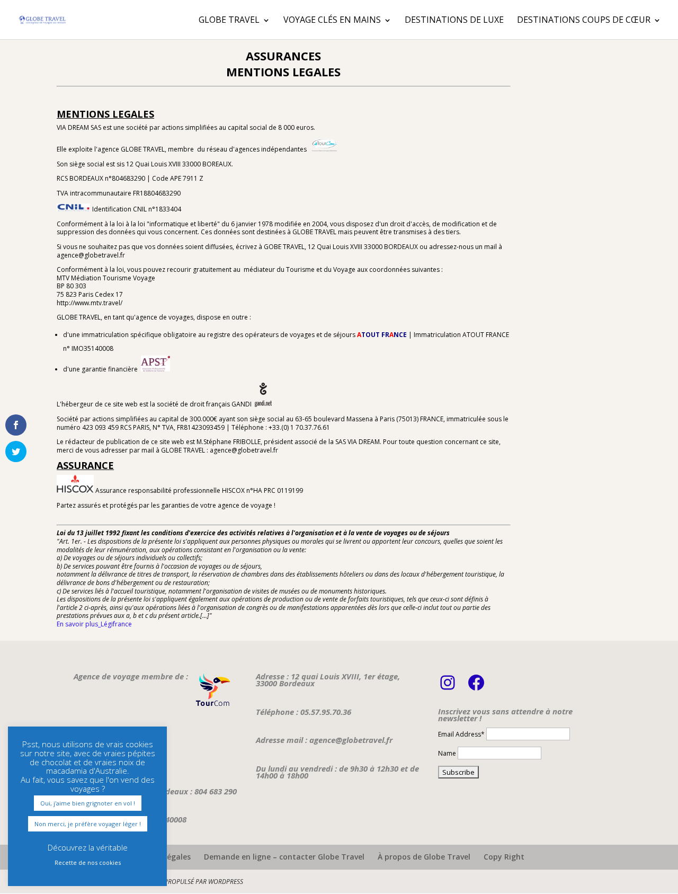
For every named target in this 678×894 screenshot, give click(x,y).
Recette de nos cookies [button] (88, 862)
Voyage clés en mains (332, 19)
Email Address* (461, 734)
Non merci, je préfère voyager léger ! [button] (87, 824)
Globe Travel (229, 19)
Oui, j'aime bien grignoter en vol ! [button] (87, 803)
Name (447, 753)
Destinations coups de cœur (583, 19)
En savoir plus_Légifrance (94, 624)
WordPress (225, 881)
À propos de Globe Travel (424, 857)
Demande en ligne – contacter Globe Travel (284, 857)
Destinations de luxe (454, 19)
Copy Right (504, 857)
